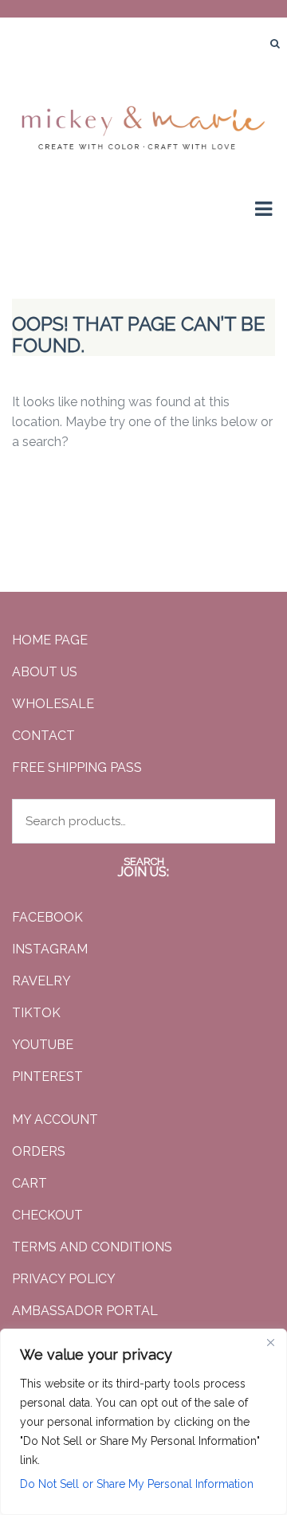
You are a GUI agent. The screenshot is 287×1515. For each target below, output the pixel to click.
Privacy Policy (64, 1278)
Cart (29, 1183)
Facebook (47, 917)
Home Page (50, 640)
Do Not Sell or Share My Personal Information (137, 1484)
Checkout (47, 1215)
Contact (43, 735)
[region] (143, 1422)
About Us (44, 671)
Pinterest (47, 1076)
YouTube (42, 1044)
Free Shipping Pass (77, 767)
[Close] (270, 1342)
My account (55, 1119)
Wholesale (53, 703)
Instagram (50, 949)
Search (144, 861)
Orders (38, 1151)
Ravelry (41, 980)
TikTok (36, 1012)
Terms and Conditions (92, 1247)
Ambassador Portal (85, 1310)
